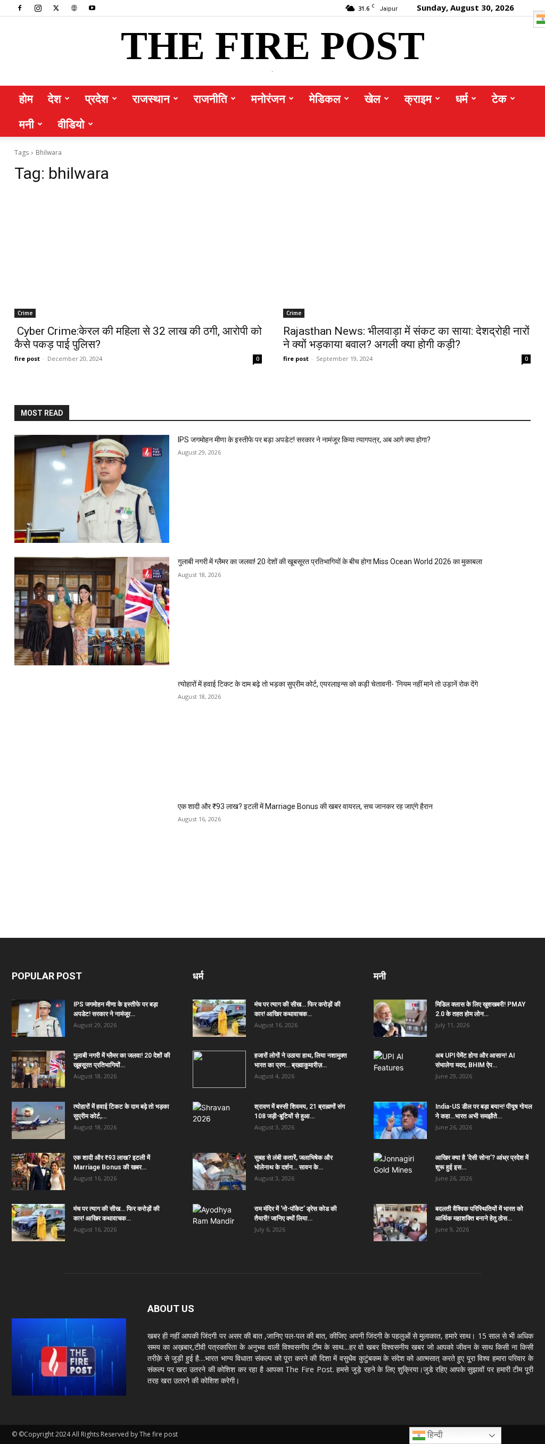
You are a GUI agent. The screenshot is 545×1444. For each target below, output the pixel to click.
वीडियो (71, 124)
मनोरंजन (268, 98)
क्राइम (418, 98)
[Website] (74, 7)
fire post (27, 358)
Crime (25, 313)
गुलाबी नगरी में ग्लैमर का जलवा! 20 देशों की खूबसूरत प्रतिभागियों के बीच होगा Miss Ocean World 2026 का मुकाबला (330, 561)
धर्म (462, 98)
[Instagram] (38, 7)
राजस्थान (151, 98)
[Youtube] (92, 7)
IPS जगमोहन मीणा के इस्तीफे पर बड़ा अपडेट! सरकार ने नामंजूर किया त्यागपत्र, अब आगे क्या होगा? (304, 439)
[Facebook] (20, 7)
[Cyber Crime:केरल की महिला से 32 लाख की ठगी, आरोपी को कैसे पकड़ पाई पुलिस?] (138, 256)
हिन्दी (434, 1434)
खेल (373, 98)
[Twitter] (56, 7)
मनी (26, 124)
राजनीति (210, 98)
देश (54, 98)
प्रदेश (97, 98)
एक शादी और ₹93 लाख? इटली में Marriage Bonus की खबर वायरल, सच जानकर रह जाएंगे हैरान (305, 806)
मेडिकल (325, 98)
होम (26, 98)
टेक (499, 98)
